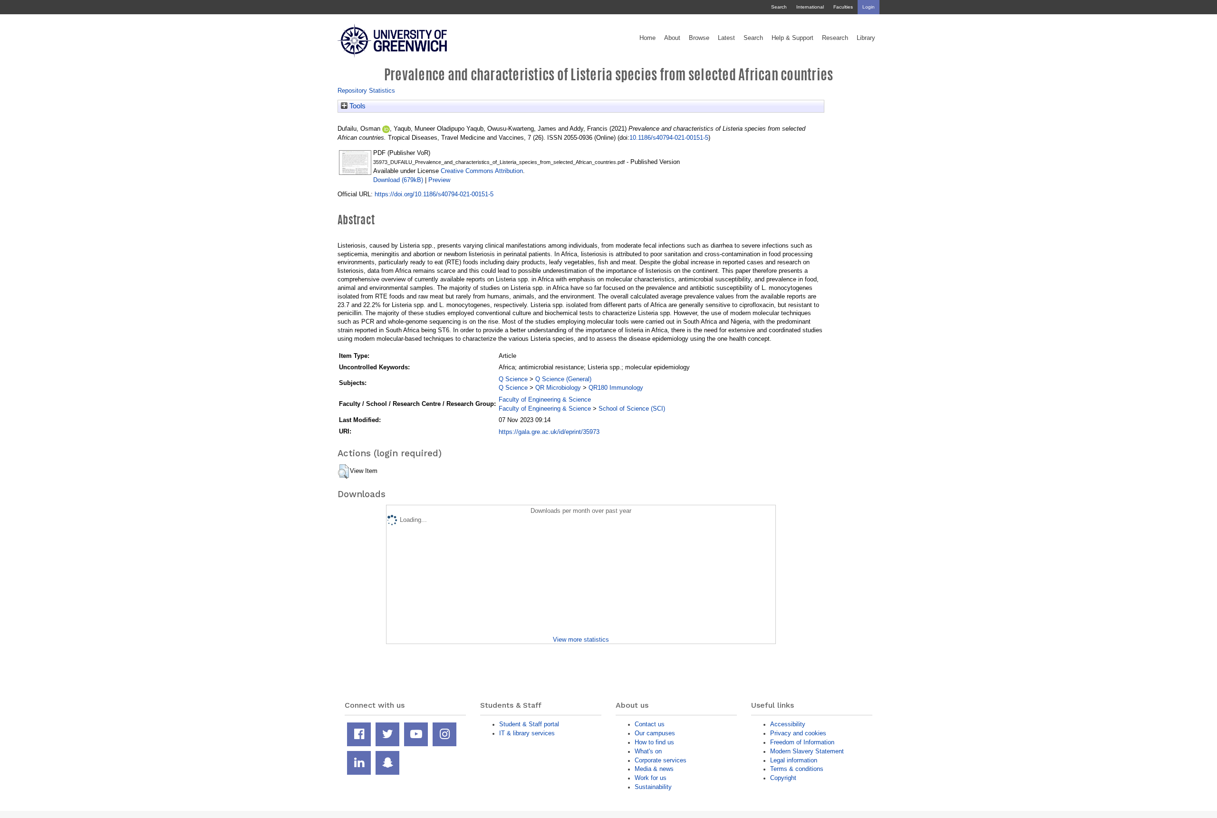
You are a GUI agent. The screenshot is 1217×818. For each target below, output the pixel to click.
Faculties (843, 7)
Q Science (513, 379)
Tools (357, 106)
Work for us (650, 777)
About (672, 38)
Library (866, 38)
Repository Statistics (366, 90)
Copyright (783, 777)
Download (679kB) (398, 179)
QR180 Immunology (616, 387)
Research (835, 38)
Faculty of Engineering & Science (545, 399)
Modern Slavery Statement (807, 751)
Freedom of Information (802, 742)
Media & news (654, 768)
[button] (343, 471)
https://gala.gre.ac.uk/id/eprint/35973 (549, 431)
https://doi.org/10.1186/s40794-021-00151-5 (434, 194)
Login (868, 7)
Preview (439, 179)
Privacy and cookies (798, 733)
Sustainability (653, 786)
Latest (726, 38)
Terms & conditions (796, 768)
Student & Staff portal (529, 724)
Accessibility (787, 724)
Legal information (793, 760)
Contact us (650, 724)
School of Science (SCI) (632, 408)
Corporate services (660, 760)
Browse (699, 38)
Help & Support (792, 38)
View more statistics (581, 639)
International (810, 7)
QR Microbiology (558, 387)
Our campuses (655, 733)
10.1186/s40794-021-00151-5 (668, 137)
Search (779, 7)
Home (647, 38)
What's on (648, 751)
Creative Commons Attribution (482, 170)
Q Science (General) (563, 379)
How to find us (654, 742)
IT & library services (527, 733)
